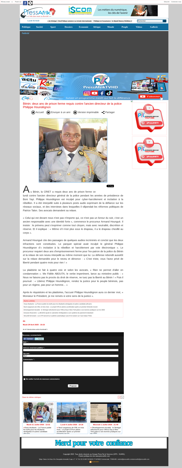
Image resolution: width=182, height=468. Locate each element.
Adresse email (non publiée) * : (34, 348)
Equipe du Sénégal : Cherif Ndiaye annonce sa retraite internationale (55, 21)
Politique (26, 27)
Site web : (26, 354)
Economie (83, 27)
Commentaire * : (29, 359)
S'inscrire (166, 1)
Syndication (95, 461)
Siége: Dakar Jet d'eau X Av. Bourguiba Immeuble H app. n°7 (57, 459)
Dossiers (69, 27)
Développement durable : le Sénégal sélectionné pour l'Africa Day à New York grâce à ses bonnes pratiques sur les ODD (64, 310)
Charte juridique (84, 456)
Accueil (39, 112)
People (125, 27)
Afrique (97, 27)
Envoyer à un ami (60, 112)
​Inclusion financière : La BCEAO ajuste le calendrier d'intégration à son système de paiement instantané (58, 313)
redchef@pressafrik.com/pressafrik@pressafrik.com (133, 459)
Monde (110, 27)
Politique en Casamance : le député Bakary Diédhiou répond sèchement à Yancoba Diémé (112, 21)
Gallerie (154, 27)
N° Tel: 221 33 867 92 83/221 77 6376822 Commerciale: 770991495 (96, 459)
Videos (139, 27)
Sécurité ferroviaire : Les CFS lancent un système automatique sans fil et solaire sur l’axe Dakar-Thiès (58, 316)
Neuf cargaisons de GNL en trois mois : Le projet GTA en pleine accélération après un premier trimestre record (60, 307)
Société (39, 27)
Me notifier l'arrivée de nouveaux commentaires (43, 379)
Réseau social (5, 1)
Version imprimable (88, 112)
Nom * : (25, 342)
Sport (53, 27)
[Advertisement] (95, 54)
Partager (109, 112)
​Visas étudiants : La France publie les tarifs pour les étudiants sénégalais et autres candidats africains (58, 304)
